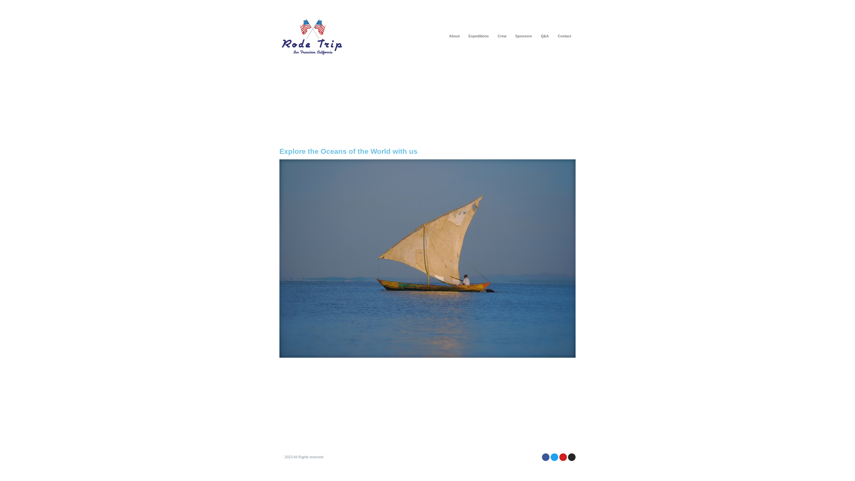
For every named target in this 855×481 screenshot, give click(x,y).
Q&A (545, 36)
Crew (502, 36)
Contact (564, 36)
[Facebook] (546, 457)
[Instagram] (572, 457)
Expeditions (478, 36)
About (454, 36)
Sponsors (523, 36)
